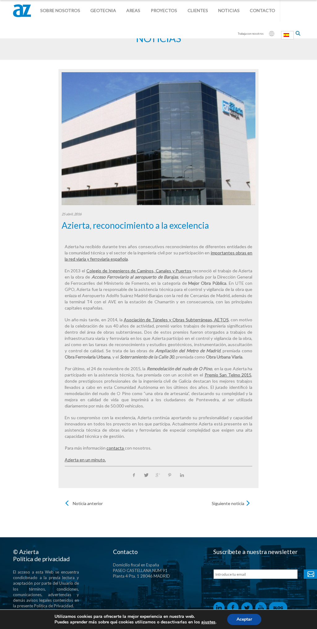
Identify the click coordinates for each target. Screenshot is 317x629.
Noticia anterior (88, 503)
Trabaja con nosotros (251, 33)
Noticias (229, 10)
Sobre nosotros (60, 10)
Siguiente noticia (228, 503)
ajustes (208, 622)
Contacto (262, 10)
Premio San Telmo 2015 (228, 374)
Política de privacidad (41, 558)
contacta (115, 448)
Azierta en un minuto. (85, 459)
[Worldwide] (271, 33)
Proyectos (164, 10)
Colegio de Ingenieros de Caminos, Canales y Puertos (138, 270)
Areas (133, 10)
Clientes (198, 10)
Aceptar (244, 619)
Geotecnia (103, 10)
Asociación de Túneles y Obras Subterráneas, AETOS (176, 319)
